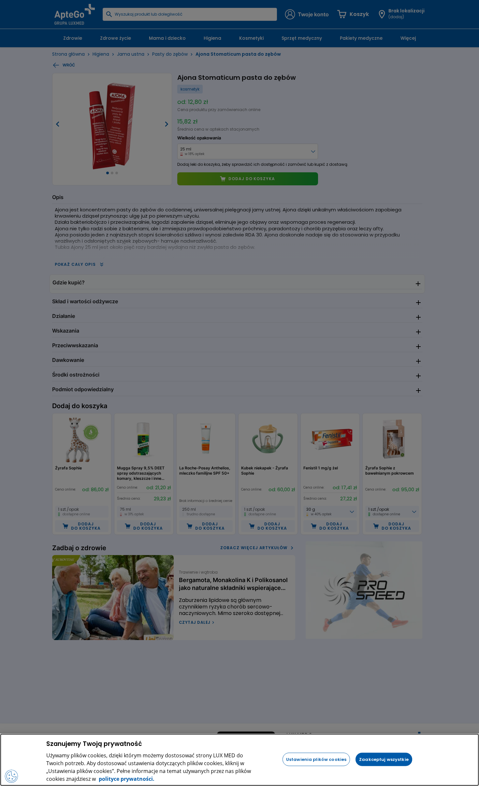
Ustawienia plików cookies (316, 759)
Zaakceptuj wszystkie (384, 759)
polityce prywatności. (125, 778)
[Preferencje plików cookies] (11, 776)
